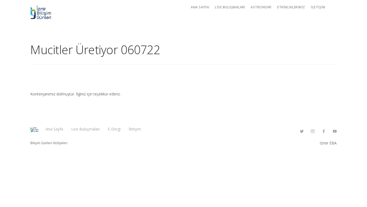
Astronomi (261, 7)
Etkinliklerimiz (291, 7)
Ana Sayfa (200, 7)
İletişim (318, 7)
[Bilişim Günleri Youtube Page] (335, 131)
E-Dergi (114, 129)
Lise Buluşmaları (230, 7)
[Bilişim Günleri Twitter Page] (302, 131)
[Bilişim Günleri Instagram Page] (313, 131)
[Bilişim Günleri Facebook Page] (324, 131)
